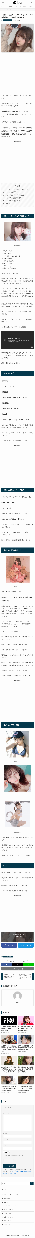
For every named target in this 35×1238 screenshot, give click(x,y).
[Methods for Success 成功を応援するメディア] (17, 2)
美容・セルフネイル (11, 1195)
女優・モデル (9, 1217)
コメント (6, 1113)
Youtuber (7, 1220)
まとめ (8, 204)
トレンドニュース (7, 20)
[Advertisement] (17, 75)
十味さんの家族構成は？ (13, 198)
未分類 (7, 1224)
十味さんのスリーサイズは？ (15, 195)
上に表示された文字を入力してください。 (14, 1155)
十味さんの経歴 (11, 192)
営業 (6, 1202)
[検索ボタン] (32, 2)
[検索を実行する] (32, 1183)
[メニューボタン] (2, 2)
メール (5, 1139)
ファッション (8, 1198)
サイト (5, 1145)
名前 (5, 1133)
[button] (6, 964)
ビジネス (7, 1213)
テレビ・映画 (9, 1209)
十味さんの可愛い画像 (13, 201)
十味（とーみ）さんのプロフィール (17, 189)
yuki (17, 1002)
